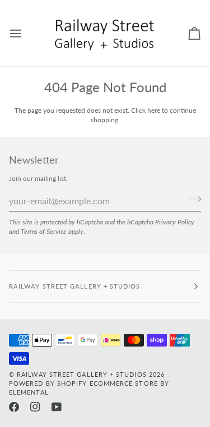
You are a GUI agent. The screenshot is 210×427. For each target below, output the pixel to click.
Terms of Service (44, 231)
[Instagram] (35, 407)
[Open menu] (26, 33)
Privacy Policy (174, 222)
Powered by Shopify (48, 383)
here (153, 110)
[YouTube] (57, 407)
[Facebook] (14, 407)
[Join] (192, 199)
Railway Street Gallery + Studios (82, 374)
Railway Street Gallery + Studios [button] (75, 286)
